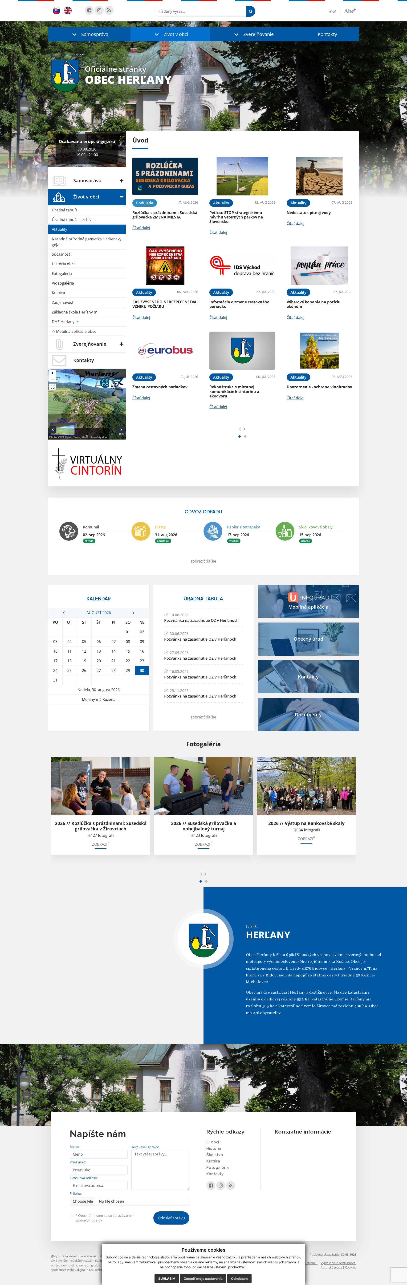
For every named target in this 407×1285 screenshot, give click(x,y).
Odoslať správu (171, 1218)
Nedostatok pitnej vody (309, 212)
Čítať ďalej (141, 227)
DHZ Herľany (63, 321)
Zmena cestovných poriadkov (159, 386)
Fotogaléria (62, 273)
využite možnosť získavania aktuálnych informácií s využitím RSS (98, 1256)
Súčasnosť (61, 254)
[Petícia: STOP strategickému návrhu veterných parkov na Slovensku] (242, 176)
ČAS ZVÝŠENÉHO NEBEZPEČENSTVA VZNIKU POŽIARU (164, 304)
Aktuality (59, 229)
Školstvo (214, 1155)
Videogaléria (63, 283)
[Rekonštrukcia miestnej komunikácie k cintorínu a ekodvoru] (242, 351)
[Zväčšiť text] (350, 10)
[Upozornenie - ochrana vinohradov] (319, 351)
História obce (64, 263)
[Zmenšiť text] (334, 11)
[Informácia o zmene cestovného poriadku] (242, 265)
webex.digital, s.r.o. (92, 1265)
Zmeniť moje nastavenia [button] (203, 1279)
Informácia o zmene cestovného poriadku (239, 304)
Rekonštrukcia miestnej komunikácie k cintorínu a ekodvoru (234, 391)
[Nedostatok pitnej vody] (319, 176)
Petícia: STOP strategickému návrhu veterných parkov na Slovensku (236, 217)
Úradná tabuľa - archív (71, 219)
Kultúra (58, 292)
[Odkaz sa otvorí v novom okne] (89, 10)
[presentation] (240, 428)
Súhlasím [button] (166, 1279)
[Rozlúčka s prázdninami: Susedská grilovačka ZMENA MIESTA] (165, 176)
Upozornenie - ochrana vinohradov (319, 386)
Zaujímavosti (63, 302)
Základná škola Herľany (73, 312)
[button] (89, 34)
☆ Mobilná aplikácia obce (74, 331)
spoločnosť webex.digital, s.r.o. (72, 1270)
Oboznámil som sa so (104, 1218)
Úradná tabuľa (64, 210)
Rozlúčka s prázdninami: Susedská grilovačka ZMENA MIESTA (164, 215)
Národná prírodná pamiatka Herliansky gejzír (86, 241)
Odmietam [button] (239, 1279)
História (213, 1148)
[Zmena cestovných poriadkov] (165, 351)
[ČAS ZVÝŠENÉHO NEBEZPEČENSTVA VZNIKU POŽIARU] (165, 265)
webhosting (69, 1265)
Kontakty (327, 34)
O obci (212, 1142)
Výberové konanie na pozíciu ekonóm (314, 304)
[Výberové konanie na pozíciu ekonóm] (319, 265)
